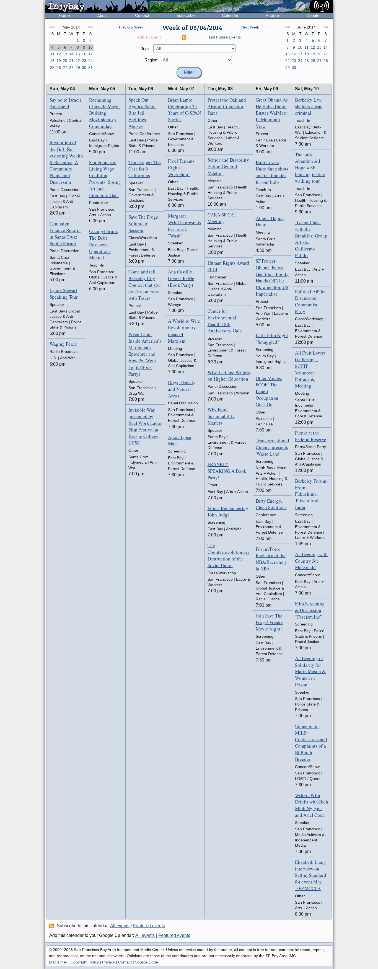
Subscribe (185, 15)
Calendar (230, 15)
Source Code (146, 962)
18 (52, 60)
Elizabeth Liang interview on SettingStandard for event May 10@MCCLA (310, 875)
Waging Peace (63, 344)
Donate (312, 15)
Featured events (149, 925)
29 (78, 67)
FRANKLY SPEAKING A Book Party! (227, 471)
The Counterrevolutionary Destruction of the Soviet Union (229, 555)
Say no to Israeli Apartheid (65, 103)
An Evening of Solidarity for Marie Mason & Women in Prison (310, 671)
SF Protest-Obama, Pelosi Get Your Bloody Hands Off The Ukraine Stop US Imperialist (272, 277)
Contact (142, 15)
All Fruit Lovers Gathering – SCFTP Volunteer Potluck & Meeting (310, 369)
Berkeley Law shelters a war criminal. (308, 106)
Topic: (146, 48)
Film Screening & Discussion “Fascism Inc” (310, 610)
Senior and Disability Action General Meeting (228, 166)
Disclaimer (58, 962)
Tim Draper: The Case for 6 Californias (144, 169)
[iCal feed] (52, 925)
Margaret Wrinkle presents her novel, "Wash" (184, 226)
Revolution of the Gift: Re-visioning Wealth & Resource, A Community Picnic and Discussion (66, 162)
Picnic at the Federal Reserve (310, 436)
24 (90, 60)
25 (52, 67)
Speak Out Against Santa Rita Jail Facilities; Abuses (142, 113)
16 (84, 54)
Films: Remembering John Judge (228, 511)
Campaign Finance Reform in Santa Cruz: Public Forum (65, 233)
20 (65, 60)
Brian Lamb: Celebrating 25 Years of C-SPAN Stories (184, 110)
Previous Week (131, 27)
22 (78, 60)
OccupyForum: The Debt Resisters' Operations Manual (103, 244)
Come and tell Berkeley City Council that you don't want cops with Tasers (144, 284)
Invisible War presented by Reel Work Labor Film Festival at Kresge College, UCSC (145, 426)
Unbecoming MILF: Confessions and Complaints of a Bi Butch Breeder (311, 742)
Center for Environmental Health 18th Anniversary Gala (225, 321)
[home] (96, 6)
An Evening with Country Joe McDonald (311, 561)
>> (90, 27)
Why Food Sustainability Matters (221, 416)
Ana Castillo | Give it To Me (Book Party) (181, 278)
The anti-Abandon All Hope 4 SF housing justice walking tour (310, 167)
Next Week (250, 27)
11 (52, 54)
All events (120, 925)
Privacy (108, 962)
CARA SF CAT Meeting (222, 217)
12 (58, 54)
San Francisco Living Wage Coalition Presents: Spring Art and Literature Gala (105, 178)
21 (71, 60)
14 (71, 54)
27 (65, 67)
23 (84, 60)
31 (90, 67)
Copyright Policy (85, 962)
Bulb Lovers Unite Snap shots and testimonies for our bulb (272, 172)
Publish (272, 15)
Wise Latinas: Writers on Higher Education (229, 375)
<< (52, 27)
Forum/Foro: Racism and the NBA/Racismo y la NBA (271, 559)
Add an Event (149, 37)
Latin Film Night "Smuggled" (272, 338)
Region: (151, 60)
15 (78, 54)
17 (90, 54)
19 (58, 60)
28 (71, 67)
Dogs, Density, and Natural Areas (182, 389)
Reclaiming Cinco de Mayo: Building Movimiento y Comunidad (104, 113)
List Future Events (225, 37)
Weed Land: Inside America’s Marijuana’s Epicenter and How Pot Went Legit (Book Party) (144, 354)
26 (58, 67)
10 (90, 47)
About (102, 15)
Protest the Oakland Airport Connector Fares (227, 106)
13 (65, 54)
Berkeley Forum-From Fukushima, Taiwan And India (311, 494)
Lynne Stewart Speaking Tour (64, 293)
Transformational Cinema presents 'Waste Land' (272, 447)
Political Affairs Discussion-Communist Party (310, 301)
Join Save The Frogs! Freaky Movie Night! (269, 622)
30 (84, 67)
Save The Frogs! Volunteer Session (144, 223)
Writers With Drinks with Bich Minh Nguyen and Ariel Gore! (311, 805)
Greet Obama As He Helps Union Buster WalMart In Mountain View (272, 113)
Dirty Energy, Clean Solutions (271, 504)
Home (64, 15)
